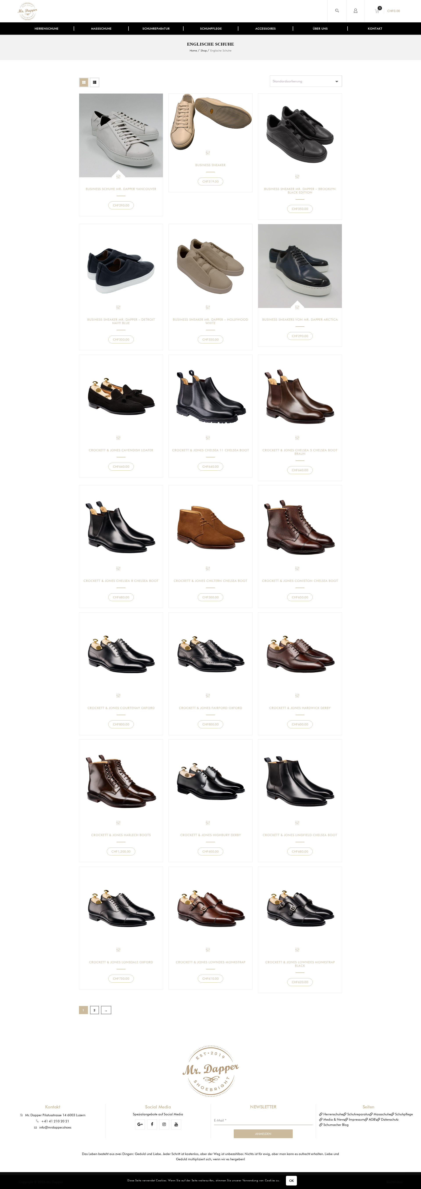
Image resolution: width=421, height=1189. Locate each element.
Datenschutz (389, 1119)
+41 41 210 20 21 (55, 1121)
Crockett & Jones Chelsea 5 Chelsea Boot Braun (299, 451)
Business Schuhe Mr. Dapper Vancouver (121, 189)
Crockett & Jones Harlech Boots (121, 835)
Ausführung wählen (118, 177)
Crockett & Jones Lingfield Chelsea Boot (300, 835)
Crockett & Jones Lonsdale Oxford (121, 962)
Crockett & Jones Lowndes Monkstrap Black (300, 963)
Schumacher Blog (336, 1125)
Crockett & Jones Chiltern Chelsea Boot (210, 581)
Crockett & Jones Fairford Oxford (210, 708)
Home (193, 50)
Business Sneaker (210, 165)
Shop (204, 50)
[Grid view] (84, 82)
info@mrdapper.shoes (55, 1127)
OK (291, 1180)
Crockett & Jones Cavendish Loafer (121, 450)
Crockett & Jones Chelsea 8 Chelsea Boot (121, 581)
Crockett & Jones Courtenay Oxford (121, 708)
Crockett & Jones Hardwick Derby (300, 708)
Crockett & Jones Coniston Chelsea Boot (300, 581)
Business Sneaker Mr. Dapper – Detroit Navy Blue (121, 321)
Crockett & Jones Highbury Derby (210, 835)
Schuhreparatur (358, 1114)
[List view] (94, 82)
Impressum (357, 1119)
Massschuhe (382, 1114)
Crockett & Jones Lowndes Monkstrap (210, 962)
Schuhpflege (404, 1114)
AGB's (373, 1119)
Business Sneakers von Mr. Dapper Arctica (300, 319)
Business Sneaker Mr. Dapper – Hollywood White (210, 321)
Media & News (334, 1119)
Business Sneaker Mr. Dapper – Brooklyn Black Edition (300, 190)
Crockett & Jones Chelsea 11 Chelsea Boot (210, 450)
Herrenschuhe (333, 1114)
